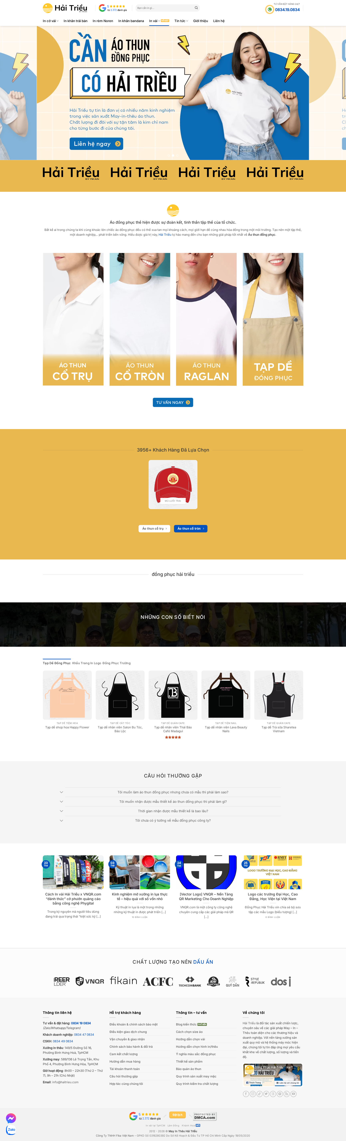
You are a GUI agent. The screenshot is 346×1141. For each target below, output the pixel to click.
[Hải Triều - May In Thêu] (65, 8)
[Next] (334, 93)
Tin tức (179, 21)
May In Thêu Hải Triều (183, 1131)
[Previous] (12, 93)
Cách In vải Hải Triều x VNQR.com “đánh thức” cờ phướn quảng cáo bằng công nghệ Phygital (73, 898)
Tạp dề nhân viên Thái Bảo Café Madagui (173, 729)
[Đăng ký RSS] (287, 1094)
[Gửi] (196, 8)
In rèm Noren (103, 21)
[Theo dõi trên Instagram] (253, 1094)
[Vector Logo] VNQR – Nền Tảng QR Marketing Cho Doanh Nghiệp (206, 896)
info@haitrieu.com (65, 1082)
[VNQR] (73, 981)
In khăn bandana (131, 21)
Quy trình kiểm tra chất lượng (197, 1084)
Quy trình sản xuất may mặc (196, 1076)
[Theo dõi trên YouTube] (293, 1094)
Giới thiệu (200, 21)
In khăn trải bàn (76, 21)
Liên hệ (219, 21)
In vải (153, 21)
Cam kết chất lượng (124, 1054)
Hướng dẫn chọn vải (190, 1039)
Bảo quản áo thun (188, 1069)
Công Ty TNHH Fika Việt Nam (115, 1135)
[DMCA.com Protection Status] (205, 1116)
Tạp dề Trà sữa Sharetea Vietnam (279, 729)
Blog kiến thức (186, 1024)
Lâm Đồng (173, 1125)
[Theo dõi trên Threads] (273, 1094)
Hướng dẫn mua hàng (125, 1061)
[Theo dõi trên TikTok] (259, 1094)
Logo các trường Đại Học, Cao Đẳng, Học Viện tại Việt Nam (273, 896)
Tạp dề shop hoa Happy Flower (67, 727)
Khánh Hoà (188, 1125)
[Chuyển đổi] (61, 793)
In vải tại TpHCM (155, 1125)
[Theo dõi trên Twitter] (266, 1094)
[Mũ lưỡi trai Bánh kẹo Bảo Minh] (173, 484)
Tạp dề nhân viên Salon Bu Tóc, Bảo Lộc (120, 729)
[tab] (57, 663)
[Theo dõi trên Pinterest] (280, 1094)
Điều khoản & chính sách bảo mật (134, 1024)
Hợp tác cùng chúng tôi (126, 1084)
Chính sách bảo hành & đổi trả (131, 1047)
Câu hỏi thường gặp (124, 1076)
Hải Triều (249, 1023)
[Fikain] (106, 980)
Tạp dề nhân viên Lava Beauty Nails (226, 729)
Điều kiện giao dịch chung (128, 1032)
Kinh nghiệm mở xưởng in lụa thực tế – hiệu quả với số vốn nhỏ (140, 896)
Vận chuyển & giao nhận (127, 1039)
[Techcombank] (173, 982)
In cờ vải (49, 21)
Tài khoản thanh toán (125, 1069)
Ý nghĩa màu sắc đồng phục (196, 1054)
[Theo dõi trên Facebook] (246, 1094)
